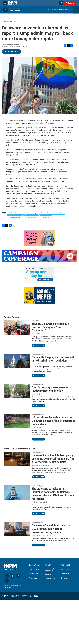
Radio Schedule (65, 565)
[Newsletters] (39, 274)
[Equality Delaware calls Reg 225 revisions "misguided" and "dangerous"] (17, 327)
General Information (35, 565)
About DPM (48, 565)
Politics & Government (10, 21)
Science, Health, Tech (38, 486)
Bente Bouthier (36, 465)
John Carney (32, 213)
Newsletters (48, 574)
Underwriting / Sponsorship (49, 569)
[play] (5, 10)
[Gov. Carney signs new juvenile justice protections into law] (17, 391)
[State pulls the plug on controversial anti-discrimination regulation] (17, 361)
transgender (46, 217)
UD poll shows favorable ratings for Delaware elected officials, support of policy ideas (53, 421)
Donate (71, 3)
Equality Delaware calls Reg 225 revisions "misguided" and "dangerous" (50, 327)
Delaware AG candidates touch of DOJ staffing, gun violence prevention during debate (51, 529)
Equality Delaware (14, 217)
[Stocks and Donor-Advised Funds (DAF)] (39, 238)
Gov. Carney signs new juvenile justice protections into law (50, 389)
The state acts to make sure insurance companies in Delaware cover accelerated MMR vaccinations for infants (53, 493)
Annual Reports (34, 578)
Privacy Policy (7, 587)
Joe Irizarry (35, 502)
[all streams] (76, 10)
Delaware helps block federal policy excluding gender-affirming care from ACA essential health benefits (53, 459)
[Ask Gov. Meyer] (39, 295)
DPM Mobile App (50, 579)
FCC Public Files (33, 573)
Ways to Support (66, 569)
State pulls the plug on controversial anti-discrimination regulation (53, 359)
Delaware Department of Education (52, 213)
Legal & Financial (34, 569)
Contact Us (64, 578)
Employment (65, 573)
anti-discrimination (31, 217)
